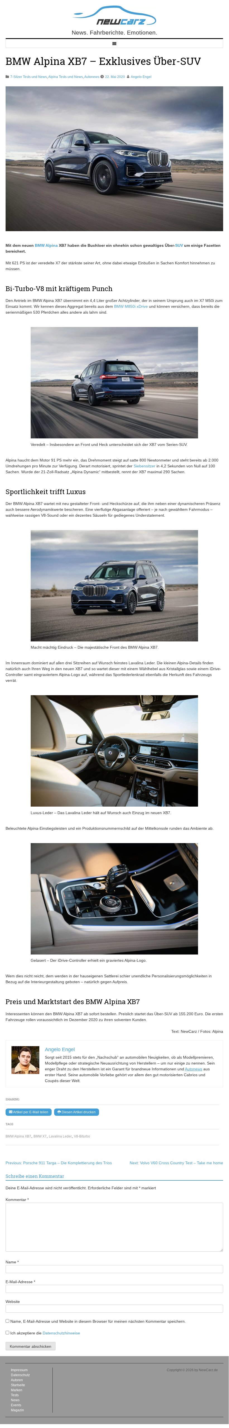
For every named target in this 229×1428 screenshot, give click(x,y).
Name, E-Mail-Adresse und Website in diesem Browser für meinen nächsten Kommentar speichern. (98, 1321)
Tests (15, 1395)
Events (16, 1405)
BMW (40, 245)
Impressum (19, 1370)
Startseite (18, 1385)
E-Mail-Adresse (20, 1282)
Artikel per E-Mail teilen (30, 1112)
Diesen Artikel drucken (78, 1112)
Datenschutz (20, 1375)
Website (13, 1301)
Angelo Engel (141, 77)
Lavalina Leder (60, 1136)
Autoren (17, 1380)
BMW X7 (40, 1136)
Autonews (91, 77)
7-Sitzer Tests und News (28, 77)
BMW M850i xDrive (131, 306)
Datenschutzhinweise (61, 1333)
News (15, 1400)
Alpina (51, 245)
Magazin (17, 1410)
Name (12, 1262)
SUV (179, 245)
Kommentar (17, 1199)
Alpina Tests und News (65, 77)
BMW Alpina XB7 (18, 1136)
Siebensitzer (144, 466)
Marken (16, 1390)
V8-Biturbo (82, 1136)
